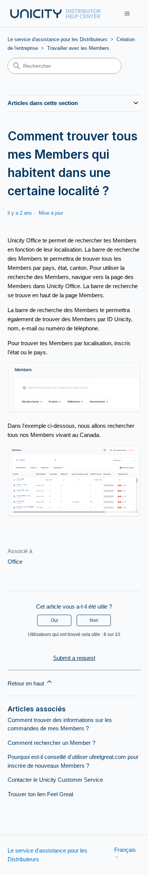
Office (15, 561)
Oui (54, 620)
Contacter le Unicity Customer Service (55, 779)
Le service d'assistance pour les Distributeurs (57, 39)
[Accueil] (55, 13)
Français (125, 849)
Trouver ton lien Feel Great (40, 794)
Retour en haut (27, 683)
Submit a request (74, 658)
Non (94, 620)
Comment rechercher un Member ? (51, 743)
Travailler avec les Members (78, 48)
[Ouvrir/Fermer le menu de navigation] (127, 14)
